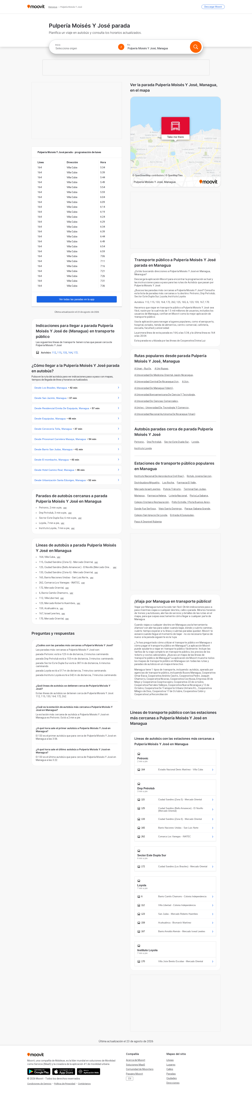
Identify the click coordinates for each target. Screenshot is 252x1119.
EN (129, 1078)
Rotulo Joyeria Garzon (199, 476)
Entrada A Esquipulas (182, 515)
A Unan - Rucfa (142, 368)
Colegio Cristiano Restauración (151, 502)
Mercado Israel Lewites (147, 489)
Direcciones (172, 1082)
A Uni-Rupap (161, 368)
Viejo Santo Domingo (170, 508)
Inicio (57, 45)
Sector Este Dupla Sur (176, 441)
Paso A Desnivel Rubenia (148, 521)
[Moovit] (36, 7)
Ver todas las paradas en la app (76, 299)
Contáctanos (84, 1083)
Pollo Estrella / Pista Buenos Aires (191, 502)
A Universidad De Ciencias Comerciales (156, 401)
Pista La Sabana (199, 495)
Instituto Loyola (143, 448)
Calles (169, 1069)
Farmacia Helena (156, 495)
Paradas (171, 1073)
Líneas (170, 1060)
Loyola (195, 441)
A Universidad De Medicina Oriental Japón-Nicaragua (163, 375)
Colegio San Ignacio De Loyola (150, 515)
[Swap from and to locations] (121, 47)
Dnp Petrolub (154, 441)
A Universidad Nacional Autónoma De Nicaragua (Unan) (164, 414)
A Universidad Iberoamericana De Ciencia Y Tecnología (164, 394)
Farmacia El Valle (186, 482)
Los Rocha (168, 482)
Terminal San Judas (195, 489)
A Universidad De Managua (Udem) (153, 388)
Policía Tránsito (172, 489)
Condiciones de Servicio (39, 1083)
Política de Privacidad (64, 1083)
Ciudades (171, 1078)
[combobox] (85, 48)
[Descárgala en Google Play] (38, 1071)
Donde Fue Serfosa (145, 508)
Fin (128, 45)
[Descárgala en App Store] (63, 1071)
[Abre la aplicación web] (88, 1071)
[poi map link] (175, 142)
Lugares (170, 1064)
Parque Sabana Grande (197, 508)
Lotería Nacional (178, 495)
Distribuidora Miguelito (146, 482)
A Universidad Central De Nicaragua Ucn (156, 381)
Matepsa (139, 495)
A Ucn (185, 381)
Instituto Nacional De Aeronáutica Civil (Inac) (159, 476)
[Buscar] (196, 47)
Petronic (139, 441)
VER (65, 507)
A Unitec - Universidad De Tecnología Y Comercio (161, 407)
